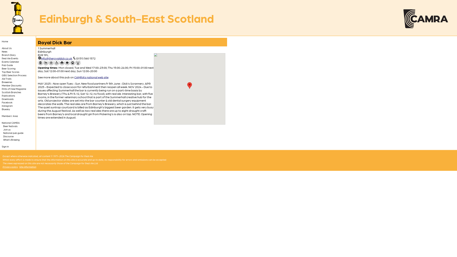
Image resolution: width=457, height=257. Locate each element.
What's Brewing (11, 139)
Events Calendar (10, 61)
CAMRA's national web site (91, 77)
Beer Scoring (9, 68)
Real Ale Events (10, 58)
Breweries (7, 82)
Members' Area (10, 116)
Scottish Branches (11, 92)
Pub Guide (7, 65)
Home (5, 41)
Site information (27, 166)
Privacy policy (10, 166)
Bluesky (6, 109)
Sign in (5, 146)
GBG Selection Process (14, 75)
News (4, 51)
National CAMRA (11, 122)
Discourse (8, 136)
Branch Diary (9, 55)
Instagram (7, 105)
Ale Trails (6, 78)
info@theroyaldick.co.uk (56, 58)
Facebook (7, 102)
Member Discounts (11, 85)
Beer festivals (10, 126)
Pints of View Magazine (14, 88)
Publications (8, 95)
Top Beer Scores (10, 71)
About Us (7, 48)
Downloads (8, 99)
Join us (7, 129)
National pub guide (13, 133)
